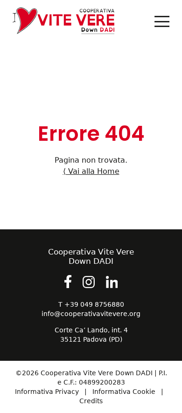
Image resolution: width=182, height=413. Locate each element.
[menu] (161, 21)
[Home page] (80, 23)
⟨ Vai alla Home (91, 171)
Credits (91, 401)
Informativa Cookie (123, 391)
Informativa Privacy (47, 391)
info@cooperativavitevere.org (91, 313)
